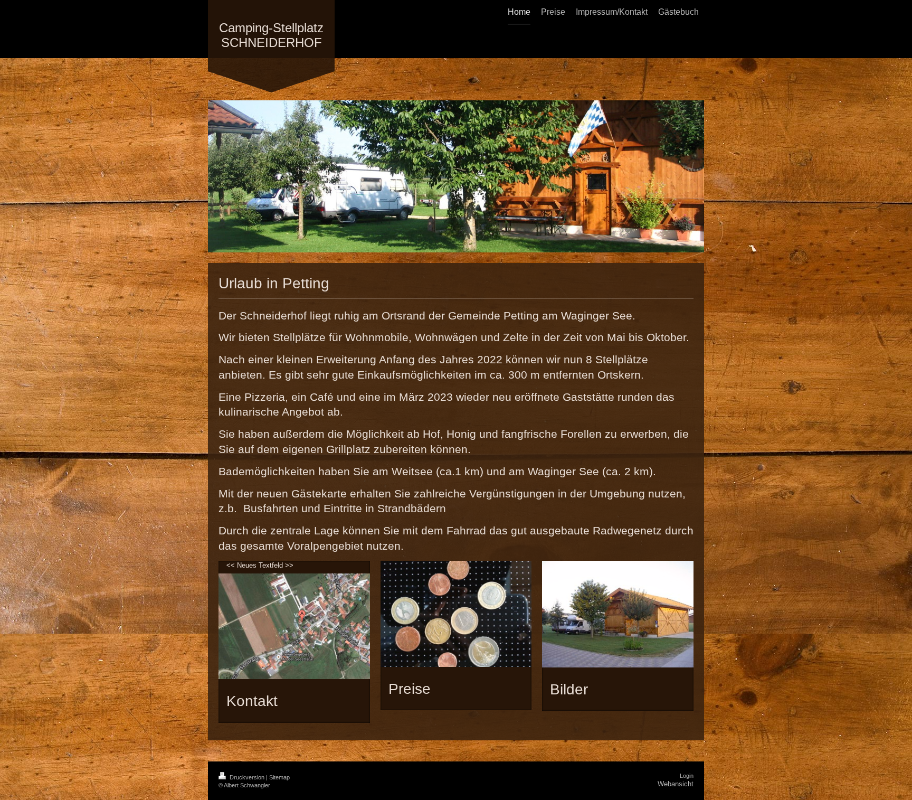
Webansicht (676, 784)
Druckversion (247, 777)
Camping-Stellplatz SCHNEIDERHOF (271, 35)
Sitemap (279, 777)
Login (687, 776)
